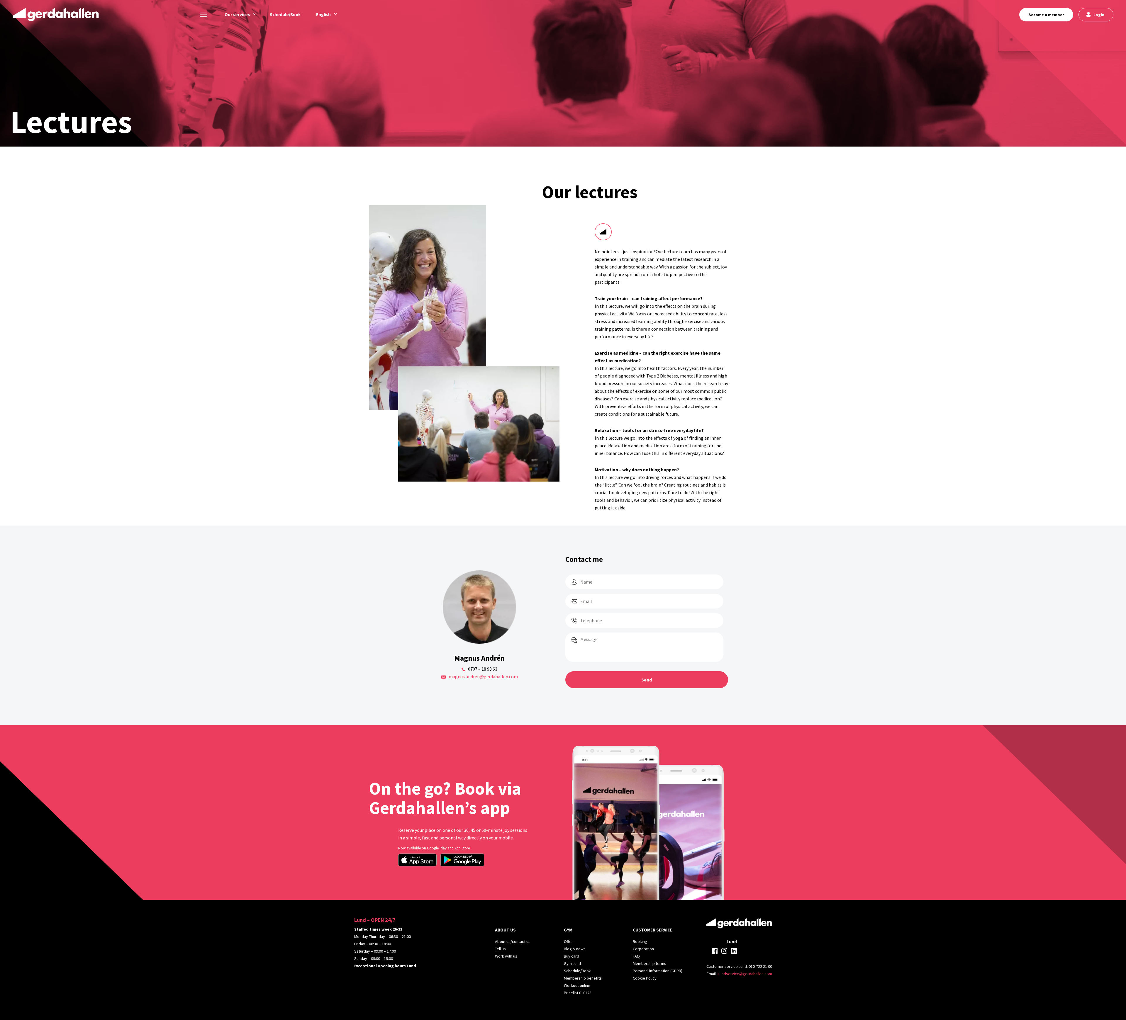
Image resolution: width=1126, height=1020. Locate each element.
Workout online (577, 985)
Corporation (643, 948)
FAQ (636, 956)
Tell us (500, 948)
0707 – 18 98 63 (482, 669)
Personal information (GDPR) (657, 970)
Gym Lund (572, 963)
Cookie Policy (645, 978)
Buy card (571, 956)
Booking (640, 941)
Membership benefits (583, 978)
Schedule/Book (285, 14)
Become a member (1046, 14)
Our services (237, 14)
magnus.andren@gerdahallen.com (483, 676)
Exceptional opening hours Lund (385, 965)
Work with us (506, 956)
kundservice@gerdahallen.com (745, 973)
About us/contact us (512, 941)
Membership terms (649, 963)
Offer (568, 941)
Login (1098, 14)
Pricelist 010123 (577, 992)
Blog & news (575, 948)
